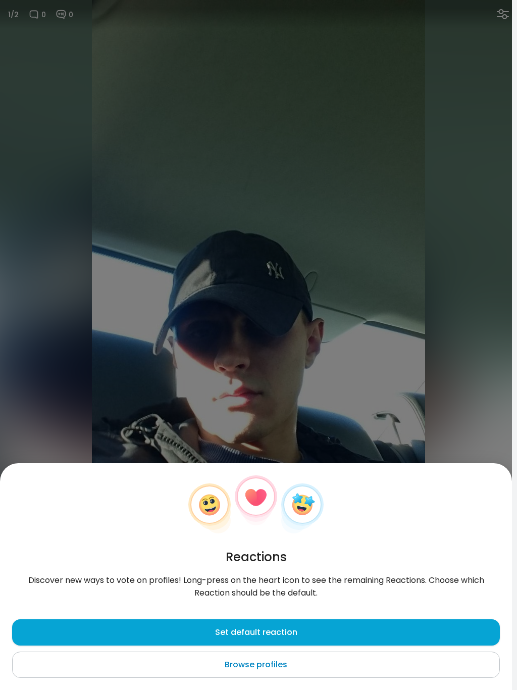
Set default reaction (256, 632)
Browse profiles (256, 664)
